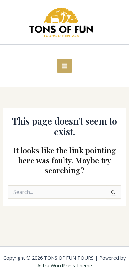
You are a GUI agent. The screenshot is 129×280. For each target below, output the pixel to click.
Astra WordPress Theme (64, 265)
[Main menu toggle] (64, 66)
